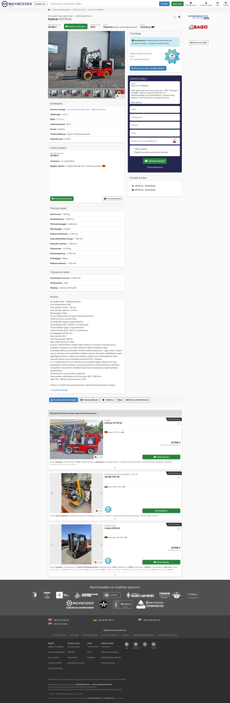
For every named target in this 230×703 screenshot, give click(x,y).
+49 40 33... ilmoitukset (144, 185)
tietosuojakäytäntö (94, 698)
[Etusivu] (49, 10)
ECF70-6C (61, 119)
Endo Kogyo (74, 635)
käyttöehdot (109, 698)
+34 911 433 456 (60, 624)
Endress (126, 635)
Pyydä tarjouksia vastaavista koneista (151, 152)
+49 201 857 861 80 (151, 620)
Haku (165, 4)
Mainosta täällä (199, 42)
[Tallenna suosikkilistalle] (175, 17)
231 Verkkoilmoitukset (140, 59)
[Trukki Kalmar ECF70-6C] (76, 439)
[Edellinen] (50, 65)
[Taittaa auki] (115, 467)
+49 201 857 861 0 (106, 620)
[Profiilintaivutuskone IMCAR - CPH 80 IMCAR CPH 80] (76, 493)
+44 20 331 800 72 (61, 620)
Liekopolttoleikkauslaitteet (143, 635)
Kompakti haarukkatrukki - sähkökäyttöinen (86, 109)
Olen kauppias (141, 149)
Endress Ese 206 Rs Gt (110, 635)
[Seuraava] (122, 65)
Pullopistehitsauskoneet (167, 635)
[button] (226, 4)
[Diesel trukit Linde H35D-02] (76, 544)
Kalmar (65, 114)
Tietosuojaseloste (155, 167)
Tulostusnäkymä (90, 400)
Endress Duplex (59, 635)
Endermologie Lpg (90, 635)
